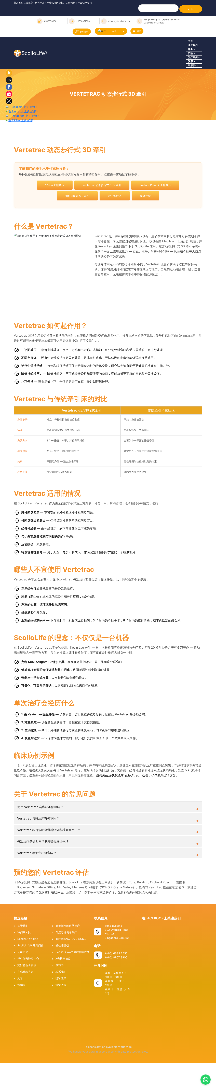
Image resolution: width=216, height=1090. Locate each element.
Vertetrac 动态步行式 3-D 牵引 (102, 221)
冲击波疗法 (115, 232)
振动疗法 (145, 232)
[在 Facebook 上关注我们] (8, 123)
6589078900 (50, 21)
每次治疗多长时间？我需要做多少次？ (43, 878)
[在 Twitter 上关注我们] (8, 137)
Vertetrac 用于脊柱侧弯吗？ (36, 889)
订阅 (190, 9)
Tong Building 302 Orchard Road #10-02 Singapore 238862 (162, 21)
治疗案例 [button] (192, 81)
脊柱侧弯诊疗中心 (28, 995)
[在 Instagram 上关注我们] (22, 152)
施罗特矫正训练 (26, 1001)
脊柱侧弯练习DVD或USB (71, 975)
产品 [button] (189, 71)
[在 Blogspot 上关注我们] (21, 147)
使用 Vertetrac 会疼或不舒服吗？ (40, 843)
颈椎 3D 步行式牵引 (77, 232)
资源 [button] (189, 90)
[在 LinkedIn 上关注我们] (21, 143)
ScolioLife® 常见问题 (30, 982)
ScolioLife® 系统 (27, 975)
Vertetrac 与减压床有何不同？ (38, 855)
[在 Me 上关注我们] (8, 116)
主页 (189, 44)
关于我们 (22, 962)
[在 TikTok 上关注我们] (20, 156)
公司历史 (22, 988)
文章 (20, 1015)
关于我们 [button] (192, 53)
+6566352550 (83, 21)
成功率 (60, 1001)
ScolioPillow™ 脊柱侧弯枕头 (73, 988)
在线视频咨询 (25, 1008)
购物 (139, 31)
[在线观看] (8, 109)
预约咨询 (84, 31)
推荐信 (21, 1021)
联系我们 (192, 99)
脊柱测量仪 (62, 982)
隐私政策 (61, 1015)
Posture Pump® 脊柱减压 (155, 221)
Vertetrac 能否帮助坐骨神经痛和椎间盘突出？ (49, 866)
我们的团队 (24, 969)
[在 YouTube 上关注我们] (8, 130)
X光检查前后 (63, 995)
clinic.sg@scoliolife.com (119, 21)
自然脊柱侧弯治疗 (66, 969)
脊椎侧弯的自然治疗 (68, 962)
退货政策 (61, 1021)
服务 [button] (189, 62)
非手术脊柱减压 (54, 221)
